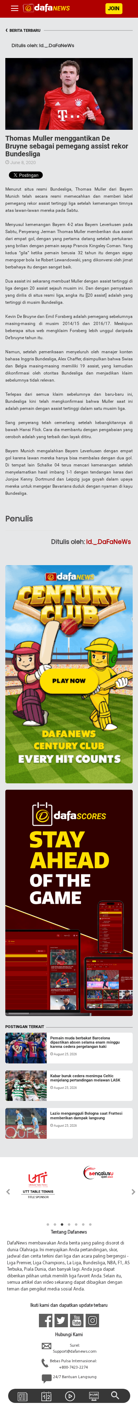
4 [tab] (69, 1224)
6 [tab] (83, 1224)
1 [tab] (47, 1224)
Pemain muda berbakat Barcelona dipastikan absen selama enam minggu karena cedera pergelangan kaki (85, 1042)
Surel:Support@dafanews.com (75, 1349)
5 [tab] (76, 1224)
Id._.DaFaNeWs (108, 542)
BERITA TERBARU (22, 30)
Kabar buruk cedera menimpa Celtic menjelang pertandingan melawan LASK (85, 1078)
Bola (17, 1055)
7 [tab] (90, 1224)
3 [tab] (61, 1224)
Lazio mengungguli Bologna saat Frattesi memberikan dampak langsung (86, 1115)
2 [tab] (54, 1224)
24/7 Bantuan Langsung (75, 1377)
